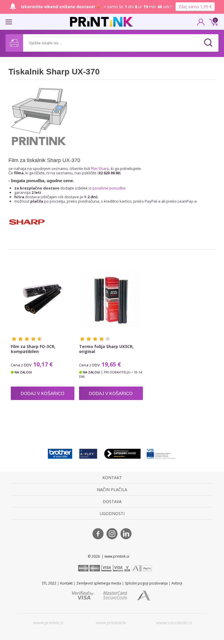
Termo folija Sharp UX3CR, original (106, 349)
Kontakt (66, 583)
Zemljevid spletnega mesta (98, 583)
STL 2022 (49, 583)
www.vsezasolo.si (174, 622)
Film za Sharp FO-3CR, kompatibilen (33, 349)
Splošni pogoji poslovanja (146, 583)
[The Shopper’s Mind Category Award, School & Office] (122, 454)
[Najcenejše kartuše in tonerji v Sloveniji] (101, 22)
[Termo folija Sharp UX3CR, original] (111, 298)
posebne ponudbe (109, 188)
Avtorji (177, 583)
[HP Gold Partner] (88, 454)
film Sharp (100, 168)
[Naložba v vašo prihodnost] (161, 454)
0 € (212, 21)
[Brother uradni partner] (60, 454)
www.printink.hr (111, 622)
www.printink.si (48, 622)
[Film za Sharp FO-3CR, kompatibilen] (42, 298)
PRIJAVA (201, 24)
